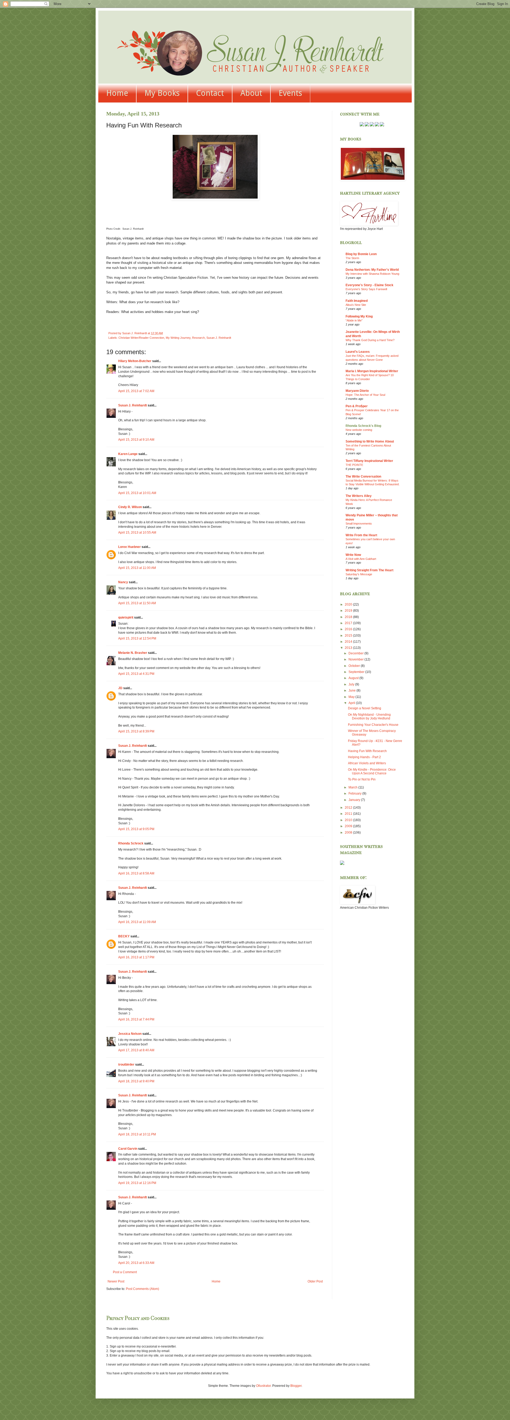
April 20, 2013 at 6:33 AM (136, 1263)
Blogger (295, 1386)
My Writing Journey (178, 337)
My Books (162, 93)
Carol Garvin (127, 1149)
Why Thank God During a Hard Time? (370, 340)
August (353, 678)
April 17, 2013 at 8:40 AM (136, 1050)
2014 (349, 641)
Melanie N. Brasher (132, 653)
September (356, 672)
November (356, 659)
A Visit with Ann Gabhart (361, 558)
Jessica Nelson (130, 1034)
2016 (349, 629)
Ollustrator (263, 1386)
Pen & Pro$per (357, 406)
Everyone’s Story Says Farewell (366, 289)
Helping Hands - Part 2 (364, 757)
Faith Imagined (357, 301)
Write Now (353, 555)
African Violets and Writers (367, 763)
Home (117, 93)
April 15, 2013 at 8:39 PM (136, 731)
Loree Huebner (129, 547)
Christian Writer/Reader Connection (141, 337)
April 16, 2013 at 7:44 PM (136, 1019)
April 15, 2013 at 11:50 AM (137, 603)
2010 (349, 820)
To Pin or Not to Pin (362, 779)
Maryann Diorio (357, 391)
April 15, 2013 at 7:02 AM (136, 391)
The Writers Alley (359, 496)
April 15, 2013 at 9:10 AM (136, 439)
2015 (349, 635)
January (354, 800)
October (354, 666)
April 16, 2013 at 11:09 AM (137, 922)
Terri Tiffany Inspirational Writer (369, 461)
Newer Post (116, 1281)
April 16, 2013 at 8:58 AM (136, 873)
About (251, 93)
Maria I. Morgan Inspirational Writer (372, 371)
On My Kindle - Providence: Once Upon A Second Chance (372, 771)
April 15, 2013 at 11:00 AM (137, 568)
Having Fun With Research (367, 751)
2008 (349, 832)
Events (290, 93)
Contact (210, 93)
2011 (349, 814)
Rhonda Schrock (130, 843)
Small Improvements (359, 523)
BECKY (124, 936)
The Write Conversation (363, 476)
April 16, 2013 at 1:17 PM (136, 957)
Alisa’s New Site (356, 304)
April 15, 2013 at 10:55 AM (137, 532)
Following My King (359, 316)
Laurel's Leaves (358, 352)
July (351, 684)
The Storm (352, 258)
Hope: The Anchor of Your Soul (365, 394)
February (355, 793)
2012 (349, 807)
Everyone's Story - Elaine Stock (369, 285)
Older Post (315, 1281)
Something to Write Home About (370, 441)
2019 (349, 610)
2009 (349, 826)
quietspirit (125, 617)
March (353, 787)
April (352, 703)
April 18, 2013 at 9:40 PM (136, 1081)
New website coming (359, 429)
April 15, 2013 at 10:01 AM (137, 493)
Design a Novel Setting (364, 708)
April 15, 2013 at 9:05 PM (136, 829)
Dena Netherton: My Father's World (372, 270)
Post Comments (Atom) (142, 1289)
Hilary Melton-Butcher (134, 361)
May (351, 697)
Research (198, 337)
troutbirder (126, 1064)
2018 (349, 617)
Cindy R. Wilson (130, 507)
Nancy (123, 582)
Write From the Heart (361, 535)
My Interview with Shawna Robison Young (372, 273)
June (352, 690)
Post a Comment (125, 1272)
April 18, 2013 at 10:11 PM (137, 1134)
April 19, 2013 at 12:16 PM (137, 1183)
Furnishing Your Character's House (373, 725)
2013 (349, 648)
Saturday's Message (359, 574)
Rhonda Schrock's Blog (363, 426)
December (356, 653)
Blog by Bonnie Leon (361, 254)
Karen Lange (128, 454)
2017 (349, 623)
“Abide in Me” (354, 320)
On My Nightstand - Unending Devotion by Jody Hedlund (369, 716)
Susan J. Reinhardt (218, 337)
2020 (349, 604)
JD (120, 688)
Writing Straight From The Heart (369, 570)
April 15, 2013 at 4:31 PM (136, 674)
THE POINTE (354, 464)
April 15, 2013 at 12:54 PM (137, 638)
